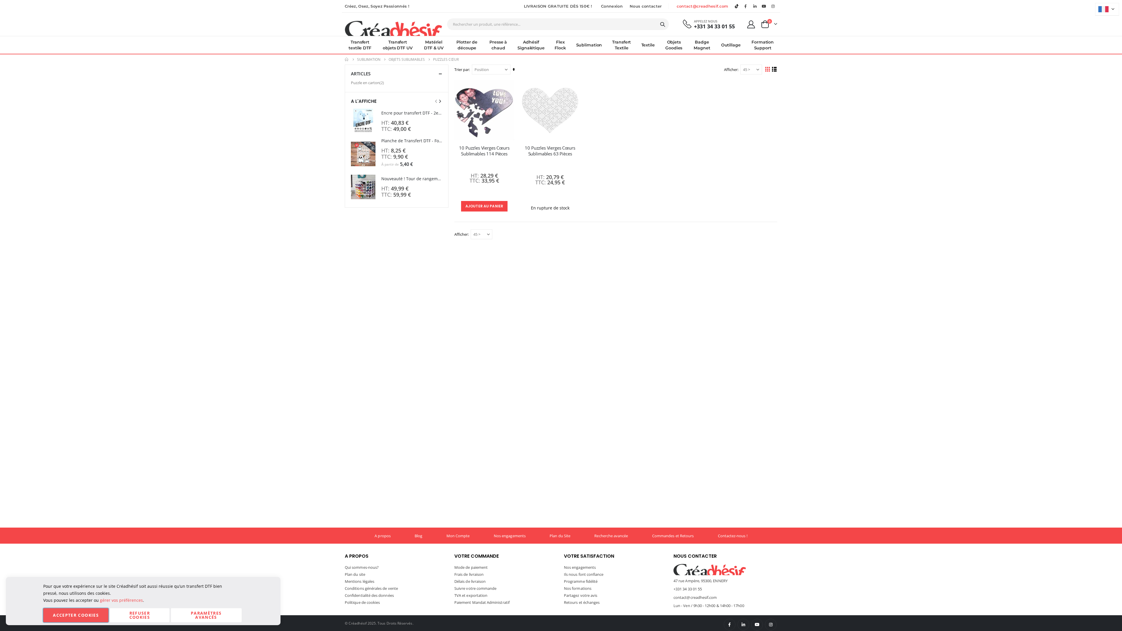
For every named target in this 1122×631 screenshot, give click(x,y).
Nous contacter (646, 6)
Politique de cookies (362, 602)
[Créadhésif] (393, 28)
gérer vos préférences (121, 600)
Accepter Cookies (76, 615)
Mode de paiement (471, 567)
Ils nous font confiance (584, 574)
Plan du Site (560, 535)
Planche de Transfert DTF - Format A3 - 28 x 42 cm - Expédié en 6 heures (411, 140)
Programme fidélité (581, 581)
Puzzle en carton (368, 82)
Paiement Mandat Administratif (482, 602)
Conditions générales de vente (371, 588)
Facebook (729, 624)
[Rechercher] (662, 24)
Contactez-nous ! (732, 535)
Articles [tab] (360, 74)
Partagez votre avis (580, 595)
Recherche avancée (611, 535)
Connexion (612, 6)
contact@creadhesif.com (702, 6)
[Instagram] (773, 6)
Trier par (461, 69)
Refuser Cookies (139, 615)
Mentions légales (359, 581)
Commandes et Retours (673, 535)
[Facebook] (745, 6)
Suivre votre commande (475, 588)
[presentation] (439, 101)
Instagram (771, 624)
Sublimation (368, 59)
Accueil (347, 59)
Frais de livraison (469, 574)
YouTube (757, 624)
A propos (383, 535)
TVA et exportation (470, 595)
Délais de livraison (470, 581)
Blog (418, 535)
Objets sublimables (407, 59)
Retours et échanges (582, 602)
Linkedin (755, 6)
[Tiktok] (736, 6)
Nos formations (577, 588)
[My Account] (751, 24)
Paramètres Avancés (206, 615)
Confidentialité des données (369, 595)
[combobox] (558, 24)
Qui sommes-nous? (362, 567)
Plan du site (355, 574)
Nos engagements (510, 535)
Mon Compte (458, 535)
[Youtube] (764, 6)
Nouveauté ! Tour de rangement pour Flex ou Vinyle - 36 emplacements (411, 178)
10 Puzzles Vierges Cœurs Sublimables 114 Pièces (484, 151)
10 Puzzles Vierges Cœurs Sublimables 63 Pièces (550, 151)
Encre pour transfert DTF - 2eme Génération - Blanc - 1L (411, 113)
